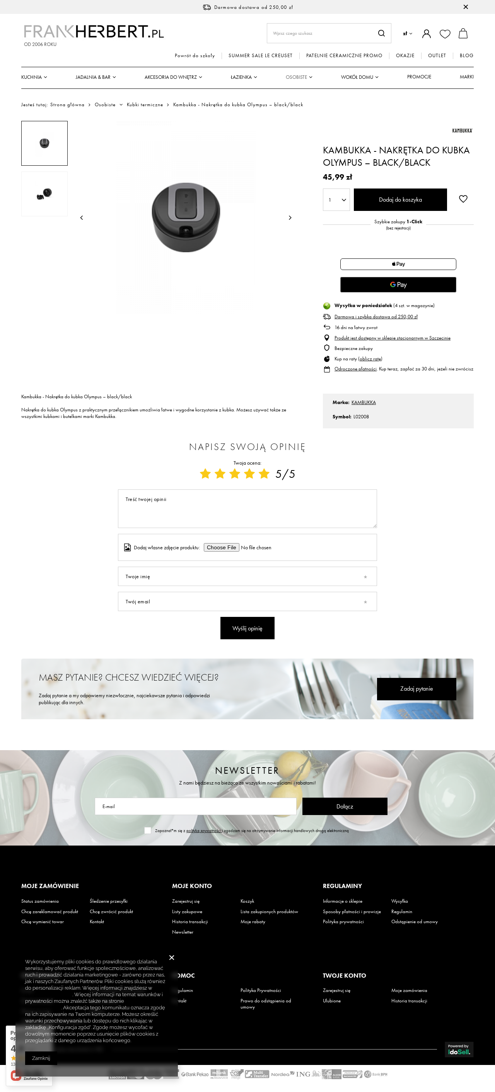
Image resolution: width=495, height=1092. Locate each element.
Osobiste (296, 77)
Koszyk (247, 901)
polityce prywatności (48, 994)
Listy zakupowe (187, 912)
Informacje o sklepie (342, 901)
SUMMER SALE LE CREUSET (261, 56)
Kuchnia (31, 77)
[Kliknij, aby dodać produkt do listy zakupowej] (463, 199)
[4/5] (249, 474)
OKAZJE (405, 56)
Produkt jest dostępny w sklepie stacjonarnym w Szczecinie (393, 338)
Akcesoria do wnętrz (171, 77)
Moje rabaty (253, 922)
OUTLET (437, 56)
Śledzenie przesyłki (109, 901)
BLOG (467, 56)
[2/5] (220, 474)
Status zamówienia (40, 901)
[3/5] (234, 474)
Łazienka (241, 77)
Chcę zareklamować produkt (49, 912)
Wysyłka (399, 901)
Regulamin (401, 912)
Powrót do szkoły (195, 56)
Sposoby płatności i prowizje (352, 912)
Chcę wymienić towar (42, 922)
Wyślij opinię (247, 628)
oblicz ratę (370, 358)
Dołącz (344, 806)
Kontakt (97, 922)
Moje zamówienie (50, 886)
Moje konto (192, 886)
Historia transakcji (190, 922)
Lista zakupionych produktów (269, 912)
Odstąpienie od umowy (414, 922)
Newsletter (247, 770)
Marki (467, 76)
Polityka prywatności (343, 922)
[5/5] (264, 474)
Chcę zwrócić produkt (111, 912)
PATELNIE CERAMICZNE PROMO (344, 56)
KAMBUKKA (364, 402)
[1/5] (205, 474)
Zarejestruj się (186, 901)
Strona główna (67, 104)
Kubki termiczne (145, 105)
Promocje (419, 76)
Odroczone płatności (356, 368)
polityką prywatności (204, 830)
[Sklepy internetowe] (459, 1049)
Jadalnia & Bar (93, 77)
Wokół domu (357, 77)
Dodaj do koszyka (400, 199)
